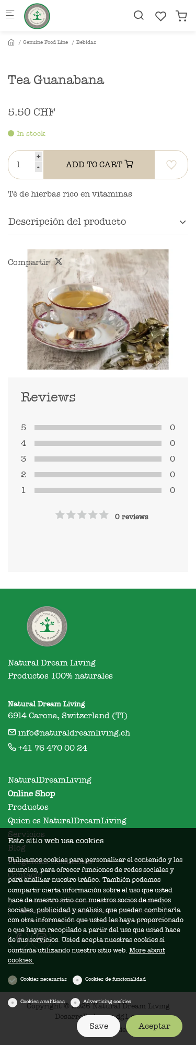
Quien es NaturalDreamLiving (67, 820)
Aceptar (154, 1026)
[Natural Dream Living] (66, 15)
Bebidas (86, 42)
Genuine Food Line (45, 42)
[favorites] (161, 16)
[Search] (138, 15)
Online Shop (31, 793)
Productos (28, 807)
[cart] (181, 16)
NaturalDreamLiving (49, 780)
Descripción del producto (67, 221)
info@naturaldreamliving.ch (73, 733)
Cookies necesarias (43, 979)
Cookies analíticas (42, 1001)
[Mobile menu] (10, 16)
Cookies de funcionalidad (115, 979)
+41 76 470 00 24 (51, 748)
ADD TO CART (95, 164)
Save (98, 1026)
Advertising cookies (107, 1001)
